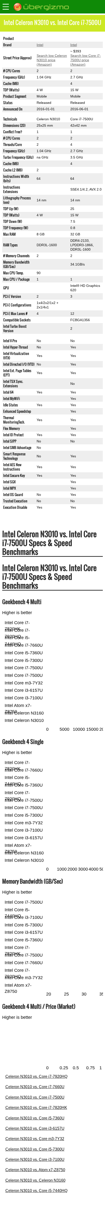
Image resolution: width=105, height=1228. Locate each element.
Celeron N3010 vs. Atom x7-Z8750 (35, 1170)
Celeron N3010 (48, 38)
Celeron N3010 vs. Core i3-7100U (34, 1159)
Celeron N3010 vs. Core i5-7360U (34, 1118)
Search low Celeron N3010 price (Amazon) (52, 60)
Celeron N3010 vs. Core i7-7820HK (36, 1108)
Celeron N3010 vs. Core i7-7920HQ (36, 1076)
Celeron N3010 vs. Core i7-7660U (34, 1087)
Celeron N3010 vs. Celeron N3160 (35, 1180)
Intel (40, 45)
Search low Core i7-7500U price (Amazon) (85, 60)
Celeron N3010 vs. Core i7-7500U (34, 1097)
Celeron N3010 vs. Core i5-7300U (34, 1149)
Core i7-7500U (81, 38)
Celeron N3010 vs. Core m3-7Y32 (34, 1139)
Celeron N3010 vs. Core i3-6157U (34, 1128)
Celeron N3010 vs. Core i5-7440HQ (36, 1191)
